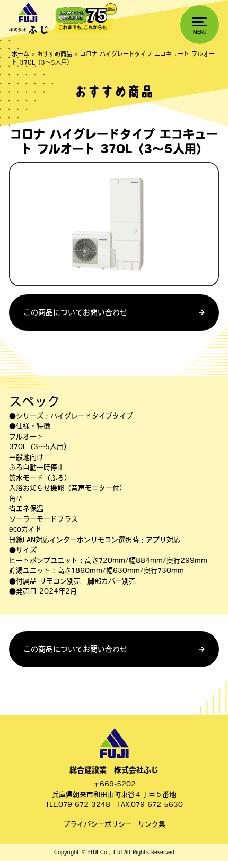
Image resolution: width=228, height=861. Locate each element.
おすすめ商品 (54, 54)
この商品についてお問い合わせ (75, 312)
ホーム (20, 54)
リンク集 (151, 824)
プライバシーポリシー (97, 824)
